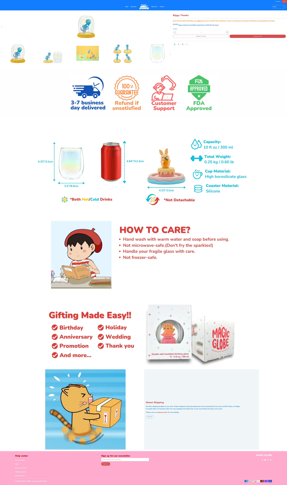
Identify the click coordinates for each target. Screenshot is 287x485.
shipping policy (162, 412)
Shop (126, 6)
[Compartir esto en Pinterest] (182, 44)
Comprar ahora (258, 36)
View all (149, 416)
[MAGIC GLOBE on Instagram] (271, 460)
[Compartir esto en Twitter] (174, 44)
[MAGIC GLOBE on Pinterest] (268, 460)
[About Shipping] (85, 409)
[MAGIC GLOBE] (144, 7)
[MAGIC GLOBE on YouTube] (265, 460)
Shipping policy (20, 472)
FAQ (16, 464)
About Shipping (155, 402)
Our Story (133, 6)
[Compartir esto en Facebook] (178, 44)
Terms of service (20, 468)
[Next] (170, 26)
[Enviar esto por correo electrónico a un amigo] (186, 44)
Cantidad (175, 29)
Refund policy (20, 476)
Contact (162, 6)
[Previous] (2, 26)
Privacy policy (20, 460)
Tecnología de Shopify (39, 481)
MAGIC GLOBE (26, 481)
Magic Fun (154, 6)
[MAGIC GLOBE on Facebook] (262, 460)
